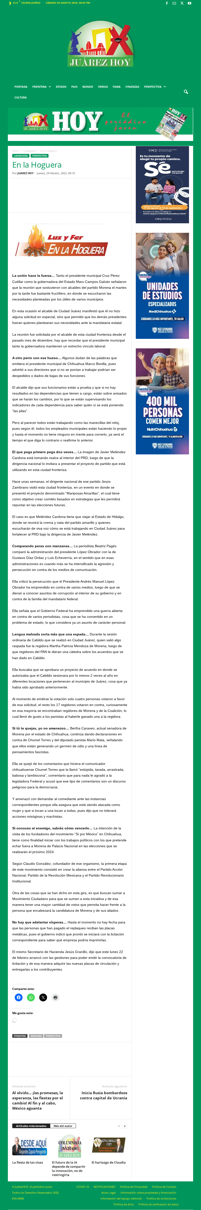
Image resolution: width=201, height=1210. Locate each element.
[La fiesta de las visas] (30, 1146)
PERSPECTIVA (153, 86)
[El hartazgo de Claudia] (109, 1146)
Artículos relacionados (31, 1126)
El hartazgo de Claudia (109, 1162)
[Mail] (174, 3)
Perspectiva (39, 155)
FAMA (117, 86)
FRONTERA (39, 86)
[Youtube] (189, 3)
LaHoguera (29, 150)
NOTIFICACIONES (104, 1187)
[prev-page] (118, 1126)
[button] (185, 92)
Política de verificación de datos (158, 1204)
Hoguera (36, 1036)
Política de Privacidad (133, 1187)
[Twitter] (182, 3)
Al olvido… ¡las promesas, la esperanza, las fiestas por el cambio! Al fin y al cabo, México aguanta (37, 1100)
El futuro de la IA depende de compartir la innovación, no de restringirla (69, 1168)
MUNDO (87, 86)
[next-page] (124, 1126)
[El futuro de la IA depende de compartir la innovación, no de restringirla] (70, 1146)
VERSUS (103, 86)
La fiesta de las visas (27, 1162)
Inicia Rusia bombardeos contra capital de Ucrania (103, 1095)
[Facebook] (167, 3)
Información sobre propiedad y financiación (148, 1192)
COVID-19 (82, 1187)
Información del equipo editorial (121, 1198)
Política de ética (124, 1204)
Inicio (15, 150)
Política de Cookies (164, 1187)
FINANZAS (132, 86)
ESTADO (61, 86)
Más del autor (63, 1126)
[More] (107, 199)
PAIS (74, 86)
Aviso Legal (108, 1192)
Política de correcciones (161, 1198)
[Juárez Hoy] (100, 43)
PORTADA (20, 86)
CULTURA (20, 97)
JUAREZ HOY (25, 173)
